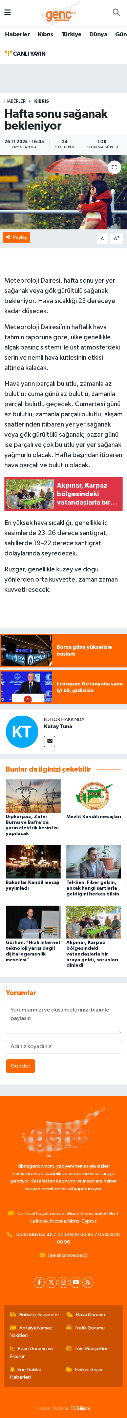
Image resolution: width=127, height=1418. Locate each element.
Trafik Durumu (90, 1327)
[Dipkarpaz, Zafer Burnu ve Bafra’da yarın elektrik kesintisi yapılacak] (33, 796)
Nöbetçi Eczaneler (39, 1314)
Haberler (17, 35)
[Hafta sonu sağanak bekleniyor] (63, 192)
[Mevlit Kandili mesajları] (93, 796)
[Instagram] (63, 1282)
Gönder (20, 1066)
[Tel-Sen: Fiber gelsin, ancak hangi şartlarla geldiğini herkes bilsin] (93, 862)
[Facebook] (39, 1282)
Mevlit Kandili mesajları (93, 816)
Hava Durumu (90, 1314)
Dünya (98, 35)
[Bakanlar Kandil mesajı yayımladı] (33, 862)
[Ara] (116, 13)
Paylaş (20, 237)
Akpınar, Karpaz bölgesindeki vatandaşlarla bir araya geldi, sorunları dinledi (92, 954)
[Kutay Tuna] (22, 731)
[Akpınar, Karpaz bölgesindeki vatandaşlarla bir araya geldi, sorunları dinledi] (93, 922)
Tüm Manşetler (91, 1348)
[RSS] (87, 1282)
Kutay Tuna (58, 726)
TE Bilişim (80, 1408)
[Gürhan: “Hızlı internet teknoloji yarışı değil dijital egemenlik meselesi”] (33, 922)
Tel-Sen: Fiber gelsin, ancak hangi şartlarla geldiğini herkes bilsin (92, 888)
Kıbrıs (45, 35)
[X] (51, 1282)
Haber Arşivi (88, 1369)
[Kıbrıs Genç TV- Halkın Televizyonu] (60, 12)
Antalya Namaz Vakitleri (31, 1331)
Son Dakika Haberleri (26, 1373)
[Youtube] (75, 1282)
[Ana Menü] (7, 13)
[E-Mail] (49, 741)
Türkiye (71, 35)
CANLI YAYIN (28, 54)
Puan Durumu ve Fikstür (32, 1352)
